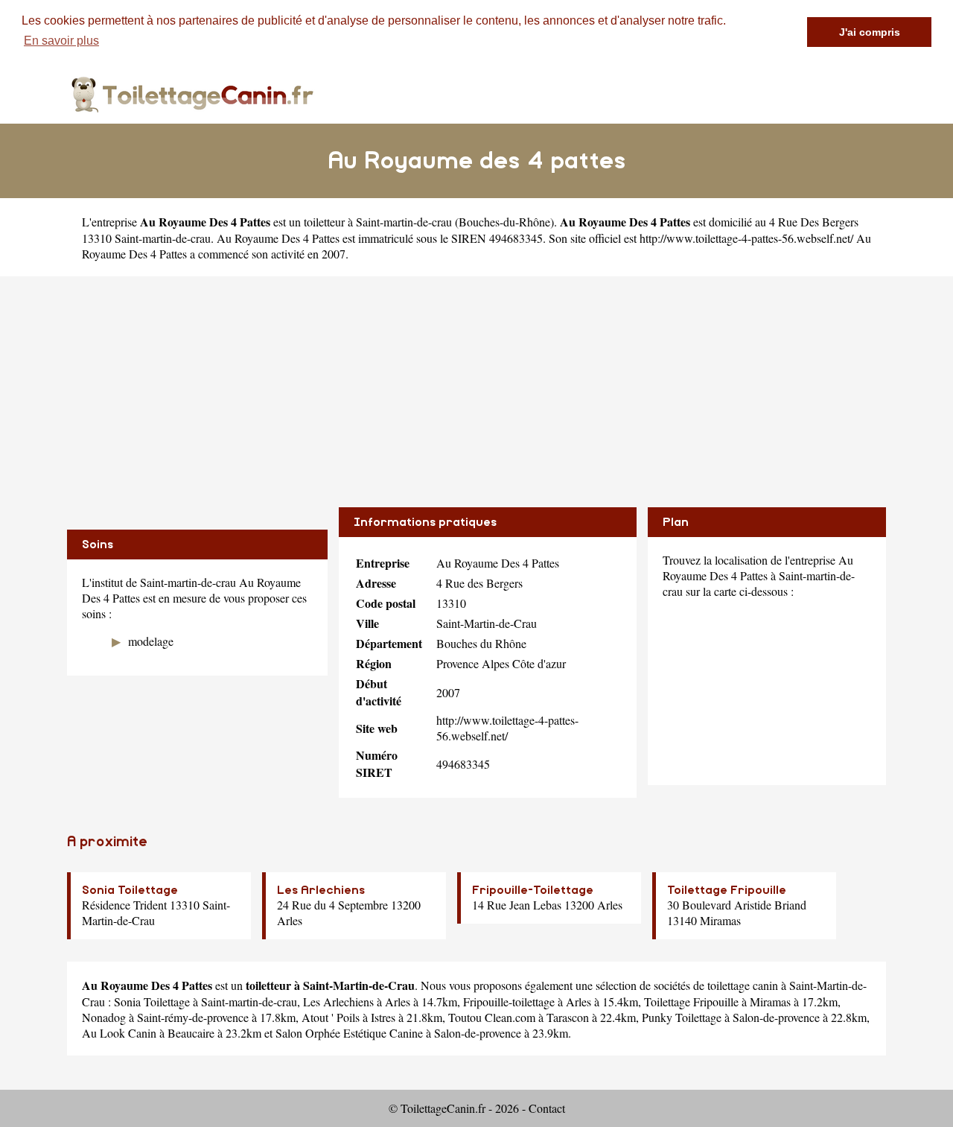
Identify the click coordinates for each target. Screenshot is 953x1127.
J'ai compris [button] (869, 32)
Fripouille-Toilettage (532, 890)
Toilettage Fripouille (726, 890)
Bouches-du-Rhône (504, 221)
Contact (547, 1108)
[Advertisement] (476, 380)
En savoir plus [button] (61, 40)
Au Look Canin (119, 1033)
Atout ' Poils (331, 1017)
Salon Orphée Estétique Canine (349, 1033)
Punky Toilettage (681, 1017)
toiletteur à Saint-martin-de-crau (378, 221)
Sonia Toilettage (130, 890)
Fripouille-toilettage (509, 1001)
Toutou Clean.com (491, 1017)
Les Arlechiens (321, 890)
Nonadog (104, 1017)
